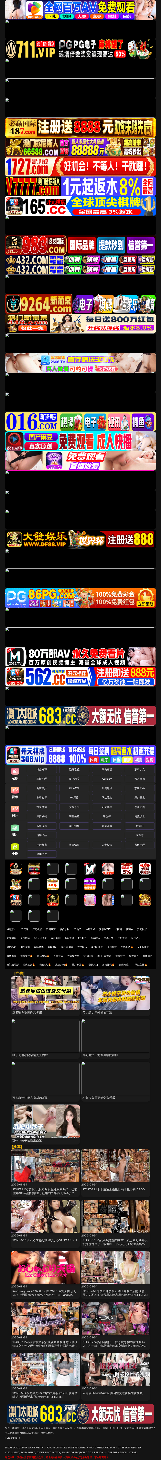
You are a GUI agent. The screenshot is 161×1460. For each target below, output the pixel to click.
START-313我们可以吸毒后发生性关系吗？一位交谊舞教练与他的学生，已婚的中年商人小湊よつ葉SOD (45, 1193)
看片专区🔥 (78, 964)
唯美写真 (107, 826)
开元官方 (58, 955)
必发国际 (52, 947)
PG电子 (77, 929)
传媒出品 (42, 835)
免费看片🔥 (127, 947)
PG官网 (24, 929)
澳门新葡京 (67, 947)
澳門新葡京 (97, 947)
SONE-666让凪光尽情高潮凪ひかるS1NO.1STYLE (45, 1240)
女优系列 (74, 807)
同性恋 (140, 835)
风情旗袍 (42, 816)
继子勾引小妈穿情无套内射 (30, 1055)
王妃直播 (122, 938)
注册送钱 (90, 929)
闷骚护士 (139, 816)
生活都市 (42, 844)
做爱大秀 (134, 955)
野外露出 (139, 797)
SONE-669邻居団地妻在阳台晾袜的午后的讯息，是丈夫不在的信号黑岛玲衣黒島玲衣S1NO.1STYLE (115, 1293)
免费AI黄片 (125, 964)
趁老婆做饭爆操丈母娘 (27, 1012)
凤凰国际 (25, 938)
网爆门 (140, 826)
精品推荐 (42, 769)
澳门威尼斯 (13, 964)
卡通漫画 (42, 826)
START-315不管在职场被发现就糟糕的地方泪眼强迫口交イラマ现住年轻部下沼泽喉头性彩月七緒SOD (45, 1345)
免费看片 (120, 955)
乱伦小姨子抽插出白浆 (27, 1140)
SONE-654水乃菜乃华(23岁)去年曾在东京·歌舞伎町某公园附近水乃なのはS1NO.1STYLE (45, 1395)
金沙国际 (88, 955)
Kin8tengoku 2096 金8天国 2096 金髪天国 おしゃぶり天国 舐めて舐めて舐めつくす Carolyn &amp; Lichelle (44, 1294)
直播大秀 (147, 955)
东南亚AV (139, 788)
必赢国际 (11, 938)
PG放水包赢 (40, 938)
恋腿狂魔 (139, 807)
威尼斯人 (11, 929)
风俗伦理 (139, 844)
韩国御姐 (74, 788)
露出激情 (74, 826)
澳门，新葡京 (104, 955)
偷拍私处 (11, 947)
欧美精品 (107, 769)
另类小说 (42, 854)
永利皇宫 (112, 947)
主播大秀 (109, 938)
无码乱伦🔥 (43, 955)
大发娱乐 (82, 947)
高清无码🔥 (108, 964)
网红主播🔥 (141, 964)
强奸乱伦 (74, 769)
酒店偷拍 (95, 938)
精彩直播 (69, 938)
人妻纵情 (107, 844)
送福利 (118, 929)
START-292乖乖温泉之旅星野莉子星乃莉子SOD (113, 1189)
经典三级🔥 (29, 964)
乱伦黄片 (136, 938)
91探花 (74, 797)
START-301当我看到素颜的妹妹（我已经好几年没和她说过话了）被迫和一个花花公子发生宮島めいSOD (115, 1243)
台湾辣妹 (42, 788)
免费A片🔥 (45, 964)
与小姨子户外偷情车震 (97, 1012)
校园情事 (74, 844)
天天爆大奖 (73, 955)
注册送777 (105, 929)
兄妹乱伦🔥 (61, 964)
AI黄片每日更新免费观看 (98, 1098)
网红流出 (107, 797)
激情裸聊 (11, 955)
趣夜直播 (25, 947)
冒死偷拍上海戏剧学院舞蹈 (100, 1055)
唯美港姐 (107, 788)
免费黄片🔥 (26, 955)
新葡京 (129, 929)
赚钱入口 (93, 964)
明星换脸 (74, 816)
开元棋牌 (37, 929)
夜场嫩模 (39, 947)
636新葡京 (143, 947)
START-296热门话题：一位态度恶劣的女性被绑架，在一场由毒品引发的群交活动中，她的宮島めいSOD (115, 1345)
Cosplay (107, 778)
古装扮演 (42, 807)
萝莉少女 (139, 769)
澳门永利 (64, 929)
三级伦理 (42, 778)
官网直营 (51, 929)
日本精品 (74, 778)
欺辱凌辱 (42, 797)
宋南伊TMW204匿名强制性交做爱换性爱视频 (112, 1393)
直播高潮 (55, 938)
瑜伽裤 (107, 816)
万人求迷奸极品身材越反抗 (30, 1098)
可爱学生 (107, 807)
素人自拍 (139, 778)
